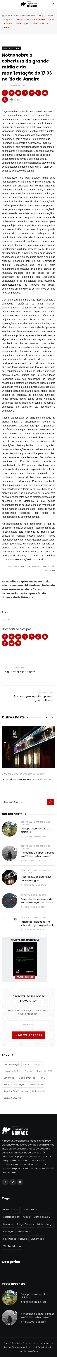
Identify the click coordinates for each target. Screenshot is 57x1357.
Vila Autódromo (12, 1097)
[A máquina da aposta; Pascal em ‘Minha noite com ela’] (9, 853)
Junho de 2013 (44, 1071)
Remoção (19, 1084)
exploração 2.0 (12, 1071)
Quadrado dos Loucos (14, 774)
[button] (46, 717)
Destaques (26, 822)
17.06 (6, 619)
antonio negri (11, 1064)
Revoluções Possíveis (16, 1091)
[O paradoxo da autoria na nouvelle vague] (9, 877)
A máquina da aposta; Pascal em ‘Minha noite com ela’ (38, 854)
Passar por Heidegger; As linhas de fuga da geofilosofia (38, 923)
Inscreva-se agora (28, 1035)
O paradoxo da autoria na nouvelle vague (26, 779)
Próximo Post (41, 692)
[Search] (53, 4)
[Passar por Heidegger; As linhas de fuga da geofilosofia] (9, 923)
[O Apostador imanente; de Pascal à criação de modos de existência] (9, 900)
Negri (7, 1084)
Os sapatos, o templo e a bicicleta (35, 830)
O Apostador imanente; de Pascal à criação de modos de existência (37, 902)
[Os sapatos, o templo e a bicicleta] (9, 829)
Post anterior (16, 667)
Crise (26, 1064)
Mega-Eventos (27, 1077)
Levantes (9, 1077)
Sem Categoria (36, 774)
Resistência (36, 1084)
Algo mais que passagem (20, 671)
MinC (42, 1077)
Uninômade (38, 1091)
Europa (37, 1064)
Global (28, 1071)
